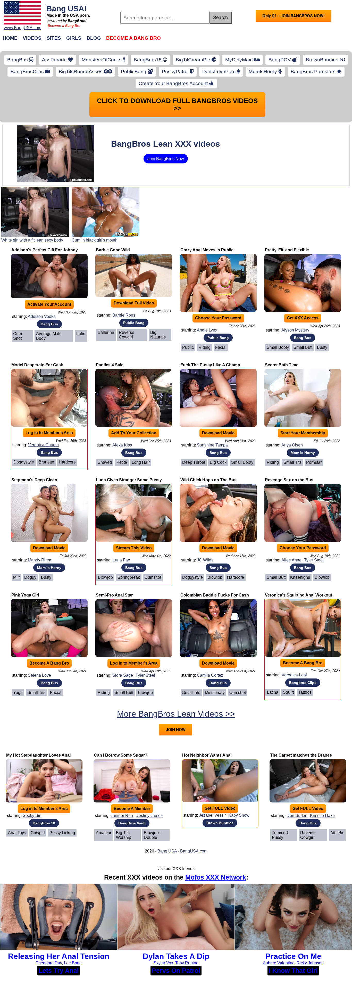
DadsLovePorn (219, 71)
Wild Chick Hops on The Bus (208, 480)
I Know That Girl (293, 970)
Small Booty (278, 347)
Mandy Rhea (39, 560)
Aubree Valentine (279, 963)
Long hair (141, 462)
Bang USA (167, 851)
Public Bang (134, 323)
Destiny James (149, 815)
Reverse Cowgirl (126, 334)
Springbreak (129, 577)
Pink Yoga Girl (25, 595)
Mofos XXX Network (215, 877)
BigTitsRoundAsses (81, 71)
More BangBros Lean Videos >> (176, 713)
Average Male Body (49, 336)
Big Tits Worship (123, 835)
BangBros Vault (132, 823)
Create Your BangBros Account (174, 83)
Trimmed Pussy (280, 835)
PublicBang (134, 71)
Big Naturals (158, 334)
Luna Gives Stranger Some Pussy (129, 480)
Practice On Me (293, 956)
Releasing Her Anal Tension (58, 956)
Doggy (30, 577)
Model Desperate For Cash (37, 365)
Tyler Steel (314, 560)
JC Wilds (205, 560)
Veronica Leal (294, 675)
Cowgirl (38, 833)
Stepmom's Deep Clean (34, 480)
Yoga (18, 692)
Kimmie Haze (322, 815)
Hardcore (67, 462)
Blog (94, 38)
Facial (221, 347)
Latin (80, 334)
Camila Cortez (210, 675)
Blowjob (105, 577)
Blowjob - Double (152, 835)
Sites (54, 38)
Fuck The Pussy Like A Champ (210, 365)
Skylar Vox (163, 963)
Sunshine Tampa (212, 445)
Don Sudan (297, 815)
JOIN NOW (176, 729)
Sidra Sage (122, 675)
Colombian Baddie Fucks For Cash (214, 595)
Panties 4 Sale (109, 365)
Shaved (105, 462)
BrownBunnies (323, 59)
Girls (73, 38)
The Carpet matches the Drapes (301, 755)
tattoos (305, 692)
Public (188, 347)
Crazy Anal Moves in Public (206, 250)
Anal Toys (17, 833)
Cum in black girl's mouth (95, 240)
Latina (272, 692)
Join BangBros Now (165, 158)
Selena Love (39, 675)
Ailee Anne (291, 560)
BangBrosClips (28, 71)
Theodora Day (49, 963)
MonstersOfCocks (102, 59)
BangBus (18, 59)
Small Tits (292, 462)
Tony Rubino (186, 963)
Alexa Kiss (122, 445)
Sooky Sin (32, 815)
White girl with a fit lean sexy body (32, 240)
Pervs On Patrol (176, 970)
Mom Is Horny (303, 453)
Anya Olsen (292, 445)
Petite (121, 462)
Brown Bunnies (219, 823)
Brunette (46, 462)
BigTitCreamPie (194, 59)
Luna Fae (121, 560)
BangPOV (280, 59)
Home (10, 38)
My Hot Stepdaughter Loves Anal (38, 755)
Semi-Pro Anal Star (114, 595)
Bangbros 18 (44, 823)
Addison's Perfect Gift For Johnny (44, 250)
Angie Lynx (207, 330)
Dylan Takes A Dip (176, 956)
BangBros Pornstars (314, 71)
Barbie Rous (123, 315)
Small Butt (303, 347)
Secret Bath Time (281, 365)
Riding (204, 347)
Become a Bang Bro (64, 25)
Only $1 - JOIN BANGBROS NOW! (293, 15)
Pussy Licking (62, 833)
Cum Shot (17, 336)
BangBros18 (148, 59)
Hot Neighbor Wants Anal (206, 755)
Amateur (103, 833)
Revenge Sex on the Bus (289, 480)
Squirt (288, 692)
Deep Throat (193, 462)
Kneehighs (300, 577)
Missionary (215, 692)
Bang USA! (66, 8)
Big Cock (218, 462)
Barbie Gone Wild (113, 250)
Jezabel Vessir (212, 815)
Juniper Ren (122, 815)
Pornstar (314, 462)
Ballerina (106, 332)
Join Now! (258, 40)
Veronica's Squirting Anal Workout (298, 595)
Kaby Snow (238, 815)
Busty (322, 347)
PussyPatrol (176, 71)
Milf (16, 577)
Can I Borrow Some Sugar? (120, 755)
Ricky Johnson (310, 963)
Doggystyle (23, 462)
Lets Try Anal (59, 970)
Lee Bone (73, 963)
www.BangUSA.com (22, 28)
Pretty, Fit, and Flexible (287, 250)
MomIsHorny (263, 71)
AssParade (55, 59)
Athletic (337, 833)
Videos (32, 38)
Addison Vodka (42, 316)
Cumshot (153, 577)
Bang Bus (49, 324)
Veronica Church (43, 445)
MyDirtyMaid (239, 59)
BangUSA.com (193, 851)
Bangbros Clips (302, 683)
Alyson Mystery (295, 330)
